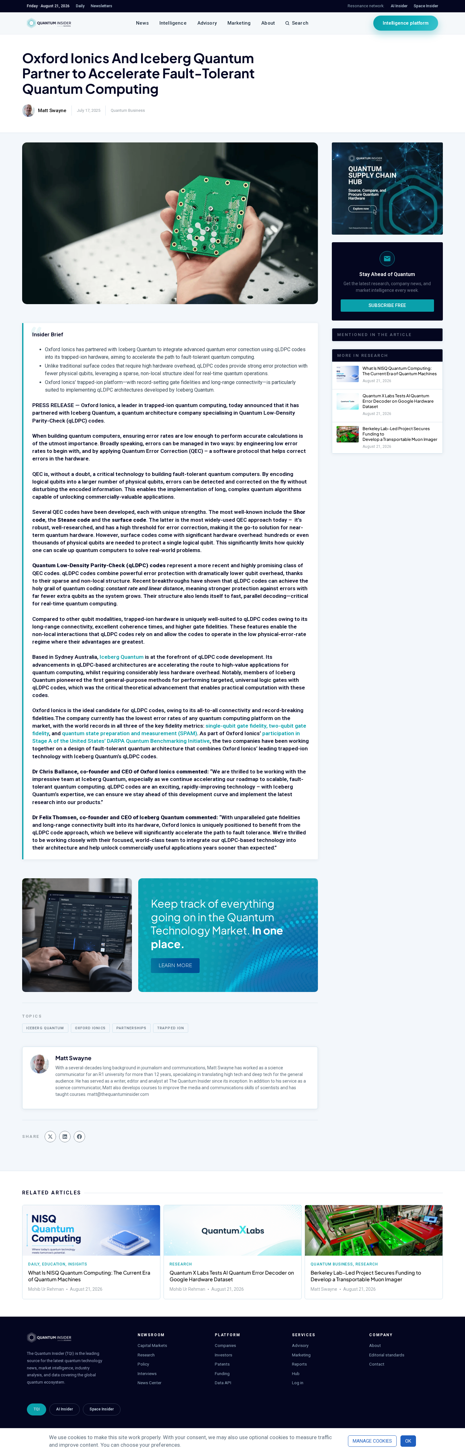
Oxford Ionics (90, 1028)
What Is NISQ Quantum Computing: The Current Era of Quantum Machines (400, 371)
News (142, 23)
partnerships (131, 1028)
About (268, 23)
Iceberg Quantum (122, 657)
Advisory (207, 23)
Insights (77, 1264)
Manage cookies (372, 1441)
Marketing (239, 23)
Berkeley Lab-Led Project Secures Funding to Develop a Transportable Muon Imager (366, 1276)
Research (181, 1264)
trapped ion (170, 1028)
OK (408, 1441)
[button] (50, 1136)
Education (54, 1264)
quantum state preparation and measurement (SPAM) (129, 733)
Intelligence (173, 23)
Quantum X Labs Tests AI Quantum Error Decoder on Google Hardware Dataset (398, 401)
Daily (34, 1264)
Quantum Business (128, 110)
